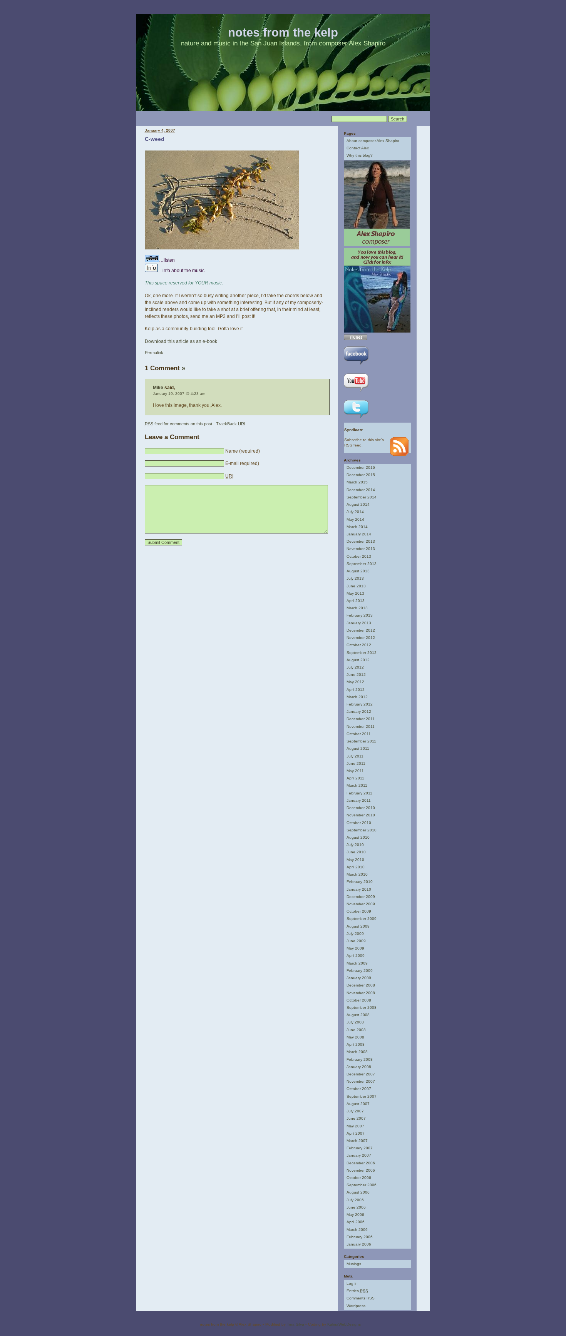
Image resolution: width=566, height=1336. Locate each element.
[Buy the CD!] (377, 331)
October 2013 (359, 556)
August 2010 (358, 837)
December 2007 (361, 1074)
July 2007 (355, 1111)
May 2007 (355, 1126)
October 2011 (359, 734)
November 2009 (361, 904)
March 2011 (357, 785)
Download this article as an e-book (181, 341)
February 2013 (360, 615)
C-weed (154, 139)
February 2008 (360, 1059)
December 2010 (361, 808)
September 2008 (362, 1007)
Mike (158, 387)
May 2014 (355, 519)
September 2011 (361, 741)
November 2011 (361, 726)
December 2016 (361, 467)
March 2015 (357, 482)
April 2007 (356, 1133)
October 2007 (359, 1089)
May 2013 (355, 593)
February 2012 (360, 704)
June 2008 (356, 1030)
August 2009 (358, 926)
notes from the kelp (283, 32)
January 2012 (359, 711)
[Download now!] (355, 339)
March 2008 (357, 1052)
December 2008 (361, 985)
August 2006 (358, 1192)
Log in (352, 1283)
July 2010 (355, 845)
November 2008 (361, 993)
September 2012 (362, 652)
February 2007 (360, 1148)
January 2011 (359, 800)
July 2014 (355, 512)
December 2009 (361, 897)
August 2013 (358, 571)
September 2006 (362, 1185)
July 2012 (355, 667)
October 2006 (359, 1177)
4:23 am (198, 393)
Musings (354, 1264)
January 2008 (359, 1067)
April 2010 (356, 867)
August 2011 (358, 748)
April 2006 (356, 1222)
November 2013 (361, 549)
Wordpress (356, 1306)
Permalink (154, 352)
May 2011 (355, 771)
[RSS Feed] (399, 454)
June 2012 (356, 674)
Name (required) (242, 451)
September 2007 (362, 1096)
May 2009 (355, 948)
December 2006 (361, 1163)
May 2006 (355, 1214)
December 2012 (361, 630)
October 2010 (359, 823)
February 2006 (360, 1237)
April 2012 (356, 689)
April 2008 (356, 1044)
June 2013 (356, 586)
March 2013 (357, 608)
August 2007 (358, 1104)
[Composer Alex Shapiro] (377, 244)
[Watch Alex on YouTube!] (356, 392)
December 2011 (361, 719)
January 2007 (359, 1155)
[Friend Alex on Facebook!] (356, 365)
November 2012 (361, 637)
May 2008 (355, 1037)
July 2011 (355, 756)
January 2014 (359, 534)
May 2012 (355, 682)
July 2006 (355, 1200)
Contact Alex (358, 148)
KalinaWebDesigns (344, 1324)
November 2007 (361, 1081)
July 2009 (355, 933)
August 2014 (358, 504)
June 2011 (356, 763)
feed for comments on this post (178, 423)
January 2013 (359, 623)
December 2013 (361, 541)
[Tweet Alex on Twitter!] (356, 419)
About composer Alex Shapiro (373, 141)
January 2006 (359, 1244)
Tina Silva (295, 1324)
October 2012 (359, 645)
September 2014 (362, 497)
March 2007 (357, 1141)
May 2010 (355, 860)
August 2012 (358, 660)
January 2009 (359, 978)
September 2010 (362, 830)
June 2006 (356, 1207)
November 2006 (361, 1170)
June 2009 (356, 941)
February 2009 (360, 970)
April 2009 (356, 955)
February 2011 (359, 793)
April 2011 (355, 778)
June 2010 (356, 852)
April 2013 (356, 601)
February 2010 (360, 882)
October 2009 (359, 911)
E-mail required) (242, 463)
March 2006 (357, 1229)
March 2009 (357, 963)
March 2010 (357, 874)
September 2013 (362, 564)
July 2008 (355, 1022)
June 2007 (356, 1118)
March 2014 (357, 527)
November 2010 (361, 815)
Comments (361, 1298)
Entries (357, 1291)
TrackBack (230, 423)
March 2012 (357, 697)
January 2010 (359, 889)
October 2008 (359, 1000)
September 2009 (362, 918)
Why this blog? (360, 155)
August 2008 (358, 1015)
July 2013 (355, 578)
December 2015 (361, 475)
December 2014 (361, 490)
